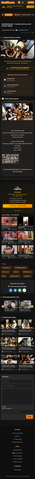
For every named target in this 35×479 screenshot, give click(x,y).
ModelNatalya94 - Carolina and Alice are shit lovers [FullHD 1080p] (25, 331)
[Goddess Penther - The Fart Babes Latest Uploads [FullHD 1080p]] (9, 249)
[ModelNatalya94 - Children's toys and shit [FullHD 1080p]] (26, 359)
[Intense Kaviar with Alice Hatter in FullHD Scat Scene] (9, 221)
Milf (3, 276)
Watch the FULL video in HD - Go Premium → (17, 63)
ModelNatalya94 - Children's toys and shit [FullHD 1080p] (26, 366)
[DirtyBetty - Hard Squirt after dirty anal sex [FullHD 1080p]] (11, 304)
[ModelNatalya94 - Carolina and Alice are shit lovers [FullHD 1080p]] (26, 324)
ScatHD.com (8, 14)
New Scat (17, 14)
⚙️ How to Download (17, 433)
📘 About (17, 436)
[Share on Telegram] (10, 290)
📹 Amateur (5, 267)
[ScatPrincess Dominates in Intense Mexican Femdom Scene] (25, 249)
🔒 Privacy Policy (17, 450)
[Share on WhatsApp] (20, 290)
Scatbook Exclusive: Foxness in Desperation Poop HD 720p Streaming (25, 241)
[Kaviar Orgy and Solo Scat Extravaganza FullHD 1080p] (9, 235)
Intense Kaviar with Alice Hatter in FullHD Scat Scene (9, 227)
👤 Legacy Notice (17, 439)
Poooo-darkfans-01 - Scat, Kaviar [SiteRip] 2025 (25, 227)
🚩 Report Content (17, 462)
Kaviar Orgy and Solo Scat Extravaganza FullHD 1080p (8, 241)
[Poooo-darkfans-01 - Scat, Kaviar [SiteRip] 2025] (25, 221)
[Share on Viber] (15, 290)
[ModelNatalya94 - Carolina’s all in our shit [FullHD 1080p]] (9, 341)
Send (29, 416)
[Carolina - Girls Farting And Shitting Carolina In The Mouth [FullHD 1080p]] (9, 324)
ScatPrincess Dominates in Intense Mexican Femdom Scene (25, 255)
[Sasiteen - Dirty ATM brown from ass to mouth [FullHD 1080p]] (26, 304)
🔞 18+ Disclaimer (17, 456)
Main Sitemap (17, 469)
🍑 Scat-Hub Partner (17, 442)
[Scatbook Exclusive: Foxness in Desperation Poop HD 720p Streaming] (25, 235)
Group (15, 272)
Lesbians (26, 276)
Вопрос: (4, 406)
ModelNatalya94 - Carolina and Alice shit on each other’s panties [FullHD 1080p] (9, 366)
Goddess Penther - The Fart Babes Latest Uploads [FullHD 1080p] (8, 255)
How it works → (17, 210)
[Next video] (32, 306)
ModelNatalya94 (20, 267)
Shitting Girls (14, 276)
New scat (5, 272)
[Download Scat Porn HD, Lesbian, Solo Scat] (8, 2)
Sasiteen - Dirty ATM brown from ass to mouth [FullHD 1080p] (25, 310)
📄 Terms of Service (17, 453)
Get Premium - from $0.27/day (17, 205)
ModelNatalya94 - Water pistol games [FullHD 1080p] (26, 348)
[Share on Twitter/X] (24, 290)
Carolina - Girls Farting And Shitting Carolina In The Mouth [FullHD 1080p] (9, 331)
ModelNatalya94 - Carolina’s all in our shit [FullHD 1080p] (8, 348)
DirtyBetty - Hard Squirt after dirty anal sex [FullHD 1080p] (10, 310)
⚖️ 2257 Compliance (17, 459)
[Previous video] (3, 306)
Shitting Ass (26, 272)
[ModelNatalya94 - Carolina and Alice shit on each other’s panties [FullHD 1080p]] (9, 359)
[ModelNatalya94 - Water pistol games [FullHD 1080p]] (26, 341)
